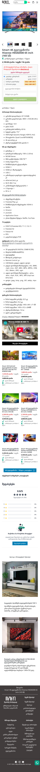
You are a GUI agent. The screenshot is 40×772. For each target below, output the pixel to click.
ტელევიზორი (10, 751)
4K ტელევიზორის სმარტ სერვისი (14, 195)
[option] (10, 44)
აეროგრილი (10, 728)
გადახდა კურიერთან (12, 76)
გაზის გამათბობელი (10, 735)
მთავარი (19, 688)
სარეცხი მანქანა (11, 748)
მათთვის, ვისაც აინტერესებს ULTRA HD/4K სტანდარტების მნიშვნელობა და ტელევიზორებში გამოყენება (19, 661)
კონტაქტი (29, 714)
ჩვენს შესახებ (29, 702)
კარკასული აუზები (10, 738)
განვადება (9, 79)
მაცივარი (10, 744)
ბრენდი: (8, 317)
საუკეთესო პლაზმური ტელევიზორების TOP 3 (20, 603)
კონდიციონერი (10, 741)
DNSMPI (29, 750)
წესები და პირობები (29, 725)
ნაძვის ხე (10, 725)
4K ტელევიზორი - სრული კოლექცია (18, 470)
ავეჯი (10, 731)
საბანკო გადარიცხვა (12, 81)
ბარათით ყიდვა (11, 84)
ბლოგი (29, 705)
